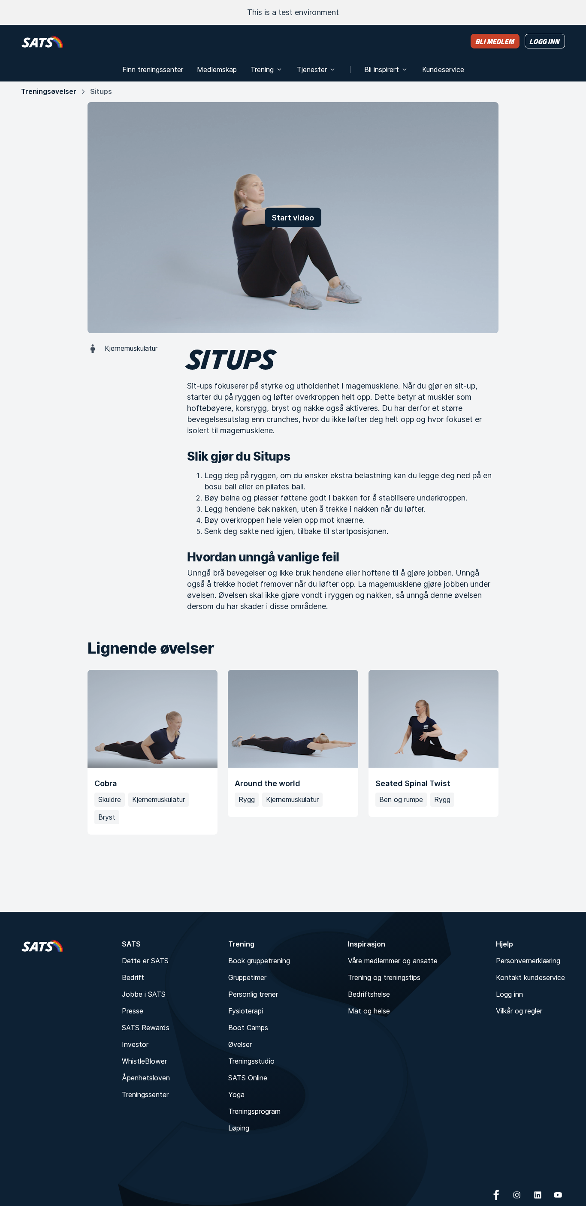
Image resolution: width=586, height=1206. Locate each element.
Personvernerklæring (528, 960)
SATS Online (247, 1077)
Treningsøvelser (48, 91)
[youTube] (558, 1195)
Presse (132, 1011)
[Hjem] (42, 41)
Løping (238, 1128)
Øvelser (240, 1044)
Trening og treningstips (384, 977)
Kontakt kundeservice (530, 977)
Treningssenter (145, 1094)
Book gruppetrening (259, 960)
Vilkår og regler (519, 1011)
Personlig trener (253, 994)
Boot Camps (248, 1027)
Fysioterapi (245, 1011)
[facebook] (496, 1195)
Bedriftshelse (369, 994)
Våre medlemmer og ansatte (393, 960)
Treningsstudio (251, 1061)
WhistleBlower (144, 1061)
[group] (293, 752)
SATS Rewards (145, 1027)
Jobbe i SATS (144, 994)
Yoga (236, 1094)
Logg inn (509, 994)
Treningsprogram (254, 1111)
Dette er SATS (145, 960)
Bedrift (133, 977)
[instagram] (517, 1195)
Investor (135, 1044)
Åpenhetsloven (146, 1077)
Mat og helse (369, 1011)
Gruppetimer (247, 977)
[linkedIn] (537, 1195)
